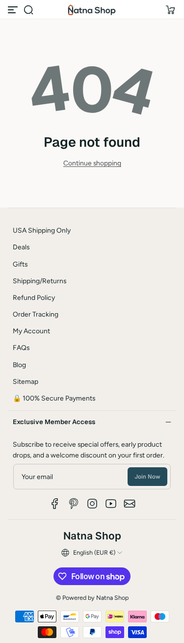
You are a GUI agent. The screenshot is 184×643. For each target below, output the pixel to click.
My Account (31, 331)
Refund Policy (34, 297)
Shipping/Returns (39, 281)
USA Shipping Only (42, 230)
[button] (28, 10)
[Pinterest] (73, 503)
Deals (21, 247)
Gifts (20, 264)
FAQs (21, 347)
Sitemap (25, 381)
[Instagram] (92, 503)
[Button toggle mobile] (14, 10)
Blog (19, 365)
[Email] (129, 503)
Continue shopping (92, 163)
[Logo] (92, 10)
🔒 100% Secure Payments (54, 398)
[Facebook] (55, 503)
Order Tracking (35, 314)
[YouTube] (111, 503)
